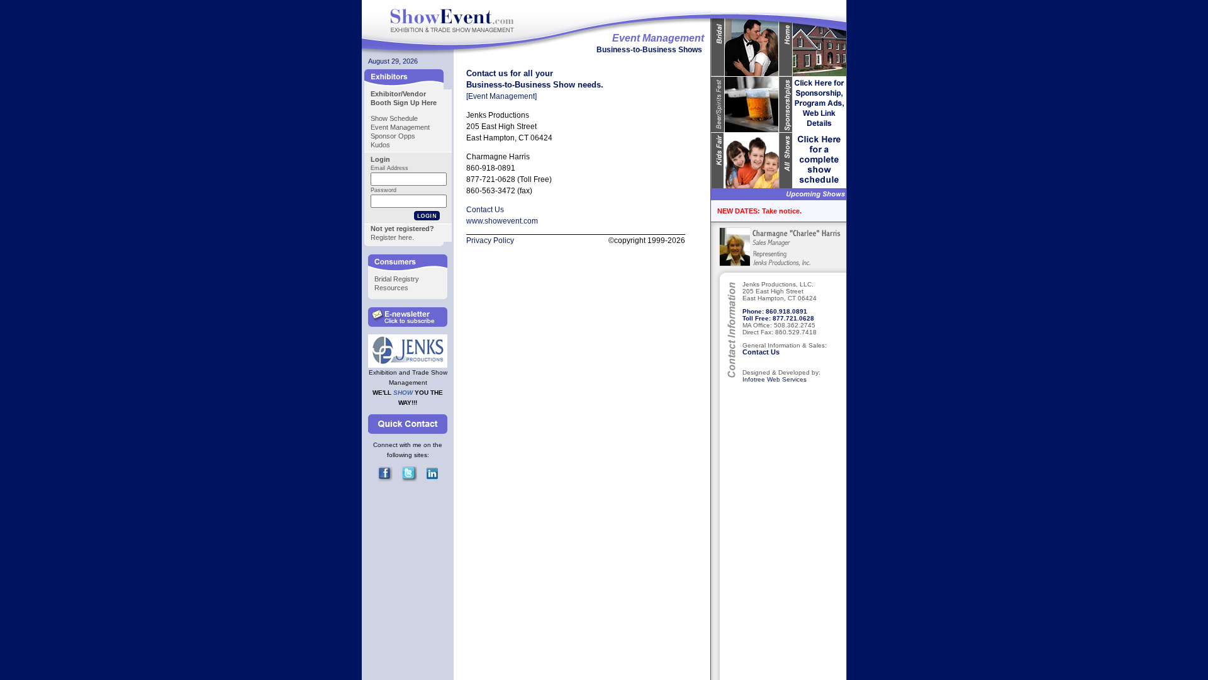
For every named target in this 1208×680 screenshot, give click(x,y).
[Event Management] (501, 96)
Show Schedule (394, 118)
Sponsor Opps (393, 136)
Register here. (392, 237)
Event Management (400, 127)
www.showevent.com (502, 221)
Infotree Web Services (774, 379)
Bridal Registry (396, 279)
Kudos (380, 145)
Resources (391, 288)
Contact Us (761, 352)
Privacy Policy (490, 240)
